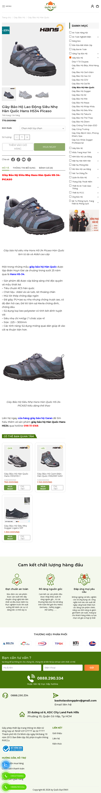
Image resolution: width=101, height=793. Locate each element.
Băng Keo (76, 41)
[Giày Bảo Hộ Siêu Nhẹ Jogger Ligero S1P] (17, 510)
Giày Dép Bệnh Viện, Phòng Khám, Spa (85, 134)
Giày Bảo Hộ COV (80, 80)
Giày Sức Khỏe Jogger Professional (82, 141)
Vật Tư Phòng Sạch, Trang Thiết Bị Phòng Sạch (83, 202)
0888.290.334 (19, 695)
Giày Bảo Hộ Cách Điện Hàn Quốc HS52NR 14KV (50, 475)
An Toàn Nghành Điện (81, 37)
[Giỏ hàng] (97, 6)
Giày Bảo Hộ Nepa (80, 103)
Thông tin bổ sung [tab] (24, 168)
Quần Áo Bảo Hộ (79, 177)
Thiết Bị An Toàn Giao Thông (81, 187)
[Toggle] (98, 36)
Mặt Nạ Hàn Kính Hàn (81, 160)
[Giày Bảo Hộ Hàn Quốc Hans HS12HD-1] (17, 458)
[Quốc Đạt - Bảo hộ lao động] (50, 6)
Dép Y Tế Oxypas (80, 62)
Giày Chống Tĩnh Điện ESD (84, 125)
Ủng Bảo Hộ (77, 197)
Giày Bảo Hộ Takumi (81, 114)
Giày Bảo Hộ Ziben (81, 122)
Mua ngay (49, 147)
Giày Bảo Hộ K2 (79, 95)
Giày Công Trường (80, 129)
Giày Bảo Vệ (77, 148)
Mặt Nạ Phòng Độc (80, 165)
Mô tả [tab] (5, 168)
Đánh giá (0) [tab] (46, 168)
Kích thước (7, 128)
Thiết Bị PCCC (78, 192)
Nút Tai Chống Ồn (79, 173)
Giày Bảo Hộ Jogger (81, 91)
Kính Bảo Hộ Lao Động (82, 156)
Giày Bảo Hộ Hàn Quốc (38, 17)
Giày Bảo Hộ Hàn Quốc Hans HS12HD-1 (16, 475)
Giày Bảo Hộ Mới (79, 99)
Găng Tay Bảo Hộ (79, 53)
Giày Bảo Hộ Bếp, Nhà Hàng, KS (85, 67)
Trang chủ (6, 17)
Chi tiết (22, 487)
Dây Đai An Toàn (79, 49)
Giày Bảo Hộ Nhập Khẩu (83, 106)
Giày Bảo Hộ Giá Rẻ (81, 83)
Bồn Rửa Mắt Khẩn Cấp (82, 45)
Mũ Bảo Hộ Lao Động (81, 169)
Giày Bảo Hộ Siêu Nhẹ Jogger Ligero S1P (15, 527)
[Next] (60, 54)
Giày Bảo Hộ (19, 17)
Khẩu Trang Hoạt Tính (81, 152)
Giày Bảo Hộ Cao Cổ (81, 76)
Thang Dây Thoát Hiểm (82, 181)
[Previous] (6, 54)
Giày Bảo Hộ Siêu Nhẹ (82, 110)
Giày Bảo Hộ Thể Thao (82, 118)
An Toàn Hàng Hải (80, 32)
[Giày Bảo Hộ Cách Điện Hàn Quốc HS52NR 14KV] (50, 458)
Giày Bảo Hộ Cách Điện (83, 72)
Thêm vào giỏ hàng (18, 147)
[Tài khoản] (92, 6)
